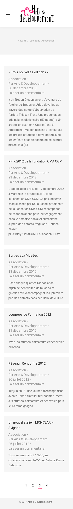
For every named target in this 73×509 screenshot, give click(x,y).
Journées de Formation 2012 (29, 314)
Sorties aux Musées (23, 255)
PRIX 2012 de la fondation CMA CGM (35, 161)
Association (17, 79)
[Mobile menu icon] (8, 13)
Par (27, 83)
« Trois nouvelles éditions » (28, 72)
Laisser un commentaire (26, 93)
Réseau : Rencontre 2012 (27, 363)
